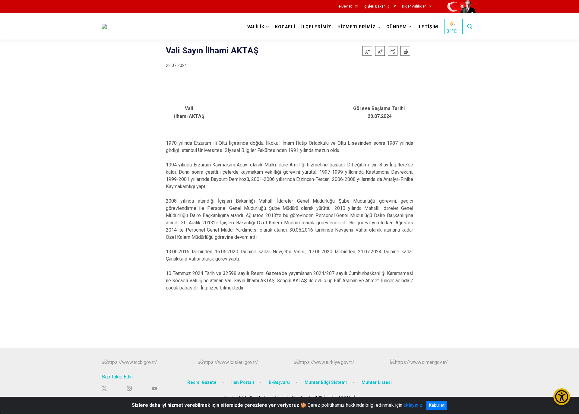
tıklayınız (412, 405)
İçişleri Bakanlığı (377, 6)
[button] (392, 51)
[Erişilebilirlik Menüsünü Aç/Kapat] (561, 396)
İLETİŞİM (427, 27)
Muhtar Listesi (377, 382)
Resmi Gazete (202, 382)
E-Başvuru (279, 382)
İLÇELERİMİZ (316, 27)
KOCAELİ (285, 27)
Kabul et (437, 405)
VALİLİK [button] (255, 27)
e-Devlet (345, 6)
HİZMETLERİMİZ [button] (356, 27)
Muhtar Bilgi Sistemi (326, 382)
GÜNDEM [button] (396, 27)
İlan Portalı (242, 382)
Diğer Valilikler (414, 6)
